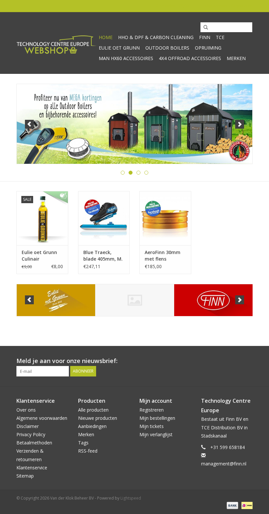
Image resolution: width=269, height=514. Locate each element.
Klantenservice (31, 467)
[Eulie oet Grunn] (56, 300)
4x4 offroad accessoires (190, 58)
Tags (83, 442)
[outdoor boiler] (134, 124)
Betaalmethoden (34, 442)
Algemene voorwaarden (41, 418)
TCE (220, 37)
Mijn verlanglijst (156, 434)
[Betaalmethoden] (231, 505)
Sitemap (25, 476)
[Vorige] (29, 124)
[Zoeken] (203, 27)
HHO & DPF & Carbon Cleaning (156, 37)
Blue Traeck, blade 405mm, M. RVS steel (103, 255)
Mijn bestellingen (157, 418)
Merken (236, 58)
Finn (204, 37)
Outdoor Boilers (167, 48)
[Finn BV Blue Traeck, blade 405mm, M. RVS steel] (104, 218)
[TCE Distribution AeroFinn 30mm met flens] (165, 218)
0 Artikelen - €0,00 (172, 6)
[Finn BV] (213, 300)
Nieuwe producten (97, 418)
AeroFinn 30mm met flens (162, 255)
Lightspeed (130, 498)
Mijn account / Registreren (228, 6)
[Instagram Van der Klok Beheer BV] (247, 361)
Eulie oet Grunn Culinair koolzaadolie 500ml (39, 255)
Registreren (151, 410)
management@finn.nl (223, 463)
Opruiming (208, 48)
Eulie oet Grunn (119, 48)
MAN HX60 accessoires (126, 58)
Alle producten (93, 410)
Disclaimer (27, 426)
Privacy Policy (30, 434)
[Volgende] (239, 124)
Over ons (26, 410)
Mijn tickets (151, 426)
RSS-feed (87, 451)
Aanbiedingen (92, 426)
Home (106, 37)
